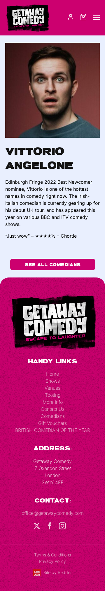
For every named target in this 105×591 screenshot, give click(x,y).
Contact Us (52, 409)
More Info (53, 402)
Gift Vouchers (52, 423)
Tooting (52, 395)
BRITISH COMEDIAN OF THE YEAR (52, 430)
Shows (53, 381)
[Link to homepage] (27, 17)
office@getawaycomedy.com (53, 513)
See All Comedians (52, 264)
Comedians (53, 416)
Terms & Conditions (52, 554)
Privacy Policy (52, 561)
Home (52, 374)
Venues (52, 388)
